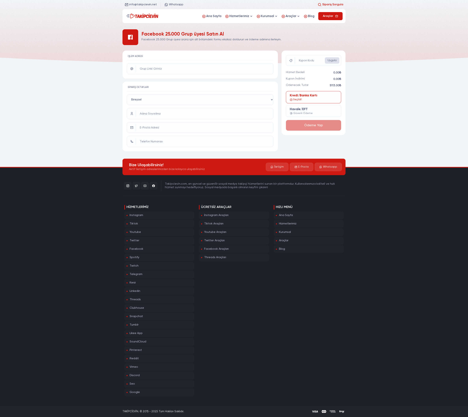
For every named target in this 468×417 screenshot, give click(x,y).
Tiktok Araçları (213, 223)
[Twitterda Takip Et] (136, 186)
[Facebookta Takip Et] (153, 186)
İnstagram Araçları (216, 215)
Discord (135, 375)
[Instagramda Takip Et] (128, 186)
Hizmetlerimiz (288, 223)
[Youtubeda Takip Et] (145, 186)
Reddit (134, 358)
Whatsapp (176, 4)
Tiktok (134, 223)
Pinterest (136, 350)
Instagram (136, 215)
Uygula (332, 60)
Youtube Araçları (215, 232)
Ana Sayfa (286, 215)
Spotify (134, 257)
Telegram (136, 274)
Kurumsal (285, 232)
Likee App (136, 333)
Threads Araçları (215, 257)
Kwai (133, 282)
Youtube (135, 232)
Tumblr (134, 324)
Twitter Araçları (214, 240)
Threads (135, 299)
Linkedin (135, 291)
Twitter (134, 240)
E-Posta (303, 166)
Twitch (134, 265)
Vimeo (134, 367)
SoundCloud (138, 341)
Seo (132, 383)
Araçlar (283, 240)
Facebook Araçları (216, 249)
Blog (282, 249)
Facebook (136, 249)
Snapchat (136, 316)
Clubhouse (137, 308)
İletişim (279, 166)
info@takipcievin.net (143, 4)
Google (135, 392)
